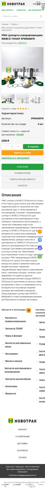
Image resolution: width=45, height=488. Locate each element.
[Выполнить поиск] (41, 16)
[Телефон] (40, 232)
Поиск (41, 483)
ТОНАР (20, 134)
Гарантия (21, 10)
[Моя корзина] (38, 3)
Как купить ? (8, 10)
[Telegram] (40, 240)
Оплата (22, 457)
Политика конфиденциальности (22, 475)
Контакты (22, 450)
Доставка (22, 443)
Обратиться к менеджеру (16, 158)
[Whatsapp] (40, 256)
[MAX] (40, 248)
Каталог (22, 429)
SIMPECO (22, 43)
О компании (23, 436)
